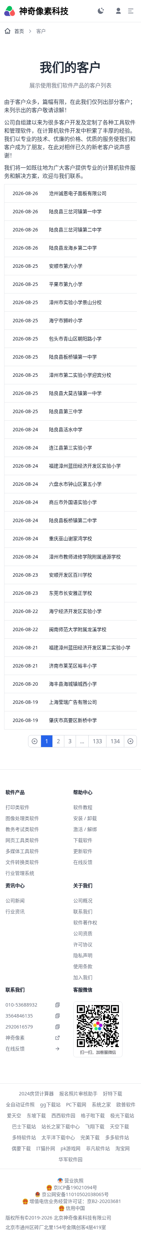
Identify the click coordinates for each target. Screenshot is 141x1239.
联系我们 (82, 911)
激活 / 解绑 (85, 829)
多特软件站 (24, 1137)
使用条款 (82, 966)
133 (97, 741)
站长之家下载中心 (60, 1126)
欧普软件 (126, 1104)
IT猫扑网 (45, 1148)
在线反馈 (82, 862)
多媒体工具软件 (22, 851)
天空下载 (119, 1126)
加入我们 (82, 977)
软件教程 (82, 807)
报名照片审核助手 (78, 1093)
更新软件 (82, 851)
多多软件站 (117, 1137)
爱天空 (14, 1115)
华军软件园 (70, 1159)
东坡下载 (36, 1115)
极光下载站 (122, 1115)
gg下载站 (50, 1104)
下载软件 (82, 840)
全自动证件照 (20, 1104)
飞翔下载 (94, 1126)
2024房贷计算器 (36, 1093)
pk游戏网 (70, 1148)
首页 (19, 31)
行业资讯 (15, 911)
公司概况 (82, 900)
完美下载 (90, 1137)
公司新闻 (15, 900)
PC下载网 (76, 1104)
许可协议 (82, 944)
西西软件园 (63, 1115)
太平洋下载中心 (58, 1137)
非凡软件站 (98, 1148)
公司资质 (82, 933)
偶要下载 (21, 1148)
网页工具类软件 (22, 840)
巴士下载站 (24, 1126)
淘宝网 (122, 1148)
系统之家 (101, 1104)
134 (115, 741)
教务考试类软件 (22, 829)
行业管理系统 (19, 873)
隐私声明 (82, 955)
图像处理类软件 (22, 818)
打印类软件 (17, 807)
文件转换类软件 (22, 862)
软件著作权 (85, 922)
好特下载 (112, 1093)
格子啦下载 (93, 1115)
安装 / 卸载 (85, 818)
